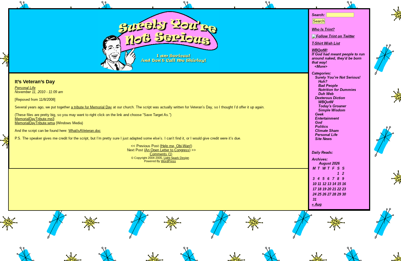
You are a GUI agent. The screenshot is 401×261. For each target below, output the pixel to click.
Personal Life (326, 135)
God (318, 122)
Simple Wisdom (331, 110)
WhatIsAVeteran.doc (84, 131)
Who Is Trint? (323, 29)
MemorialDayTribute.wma (35, 123)
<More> (321, 66)
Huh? (322, 81)
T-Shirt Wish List (326, 43)
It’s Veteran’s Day (35, 81)
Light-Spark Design (176, 157)
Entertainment (327, 118)
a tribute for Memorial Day (91, 107)
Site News (323, 139)
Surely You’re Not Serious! (337, 77)
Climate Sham (327, 131)
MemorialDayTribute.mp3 (34, 119)
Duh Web (326, 94)
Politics (321, 126)
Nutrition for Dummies (337, 90)
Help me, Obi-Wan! (176, 146)
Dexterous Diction (330, 98)
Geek (319, 114)
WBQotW (325, 102)
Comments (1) (161, 154)
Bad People (328, 86)
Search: (318, 15)
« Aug (317, 204)
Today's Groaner (332, 106)
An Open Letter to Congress (167, 150)
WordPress (168, 161)
